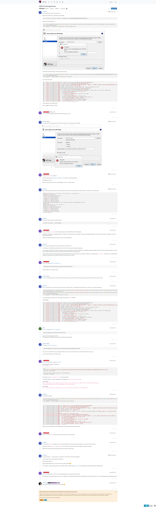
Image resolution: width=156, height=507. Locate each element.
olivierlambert (44, 482)
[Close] (116, 491)
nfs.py (61, 177)
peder (43, 327)
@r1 (48, 121)
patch (58, 362)
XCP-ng (44, 2)
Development (42, 8)
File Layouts (76, 465)
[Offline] (40, 483)
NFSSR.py (55, 177)
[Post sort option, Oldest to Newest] (109, 8)
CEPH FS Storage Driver (55, 263)
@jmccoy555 (53, 111)
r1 (42, 111)
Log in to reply (114, 8)
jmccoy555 (44, 11)
